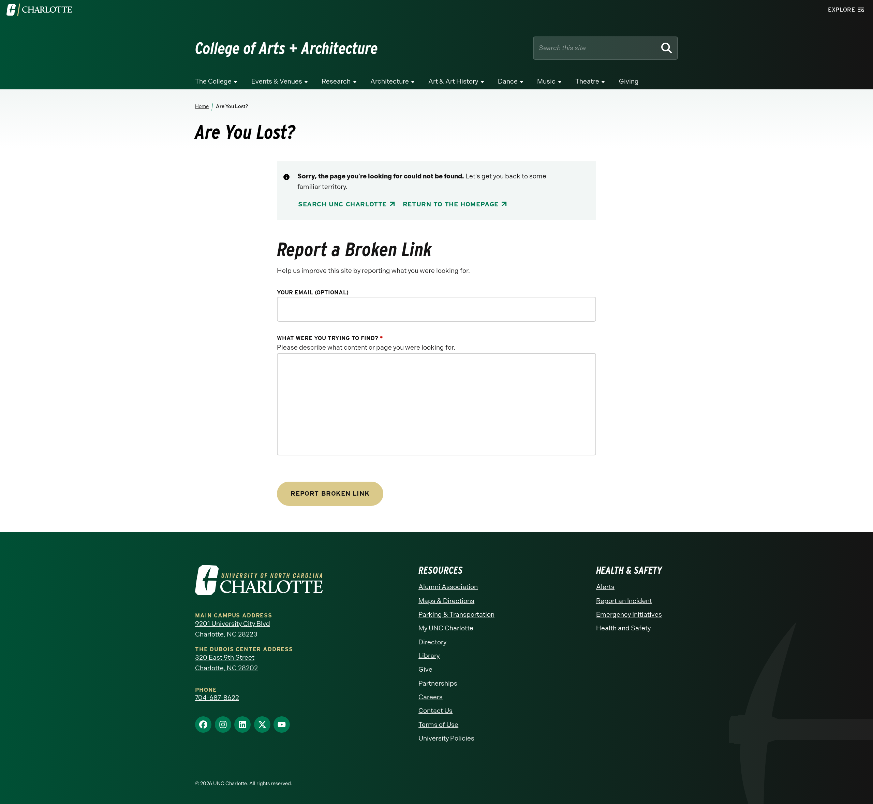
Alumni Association (448, 587)
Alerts (605, 587)
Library (429, 656)
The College (213, 81)
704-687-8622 (217, 698)
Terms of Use (438, 725)
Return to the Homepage (451, 204)
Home (202, 106)
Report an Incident (624, 601)
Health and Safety (623, 628)
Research (336, 81)
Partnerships (437, 683)
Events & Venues (276, 81)
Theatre (587, 81)
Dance (508, 81)
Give (425, 669)
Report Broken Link (330, 493)
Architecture (389, 81)
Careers (430, 697)
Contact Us (435, 711)
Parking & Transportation (456, 614)
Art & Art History (453, 81)
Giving (629, 81)
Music (546, 81)
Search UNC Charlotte (342, 204)
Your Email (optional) (313, 292)
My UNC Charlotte (445, 628)
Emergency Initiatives (629, 614)
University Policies (446, 738)
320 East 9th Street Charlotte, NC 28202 (226, 663)
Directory (432, 642)
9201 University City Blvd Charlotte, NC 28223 (232, 629)
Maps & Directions (446, 601)
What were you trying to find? (330, 338)
